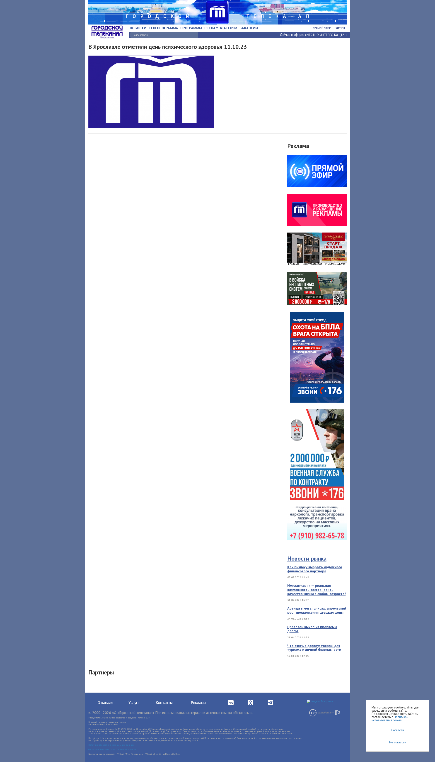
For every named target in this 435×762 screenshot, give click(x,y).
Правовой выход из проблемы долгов (312, 629)
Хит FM (340, 28)
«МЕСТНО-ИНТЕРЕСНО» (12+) (326, 35)
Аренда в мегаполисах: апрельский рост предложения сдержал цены (316, 610)
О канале (105, 702)
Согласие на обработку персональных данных (112, 749)
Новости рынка (306, 558)
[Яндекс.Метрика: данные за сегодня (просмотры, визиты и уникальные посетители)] (320, 701)
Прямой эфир (322, 28)
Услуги (134, 702)
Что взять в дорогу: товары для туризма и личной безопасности (314, 647)
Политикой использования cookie (390, 718)
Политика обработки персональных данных (111, 744)
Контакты (164, 702)
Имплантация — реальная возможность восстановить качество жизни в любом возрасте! (316, 589)
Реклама (198, 702)
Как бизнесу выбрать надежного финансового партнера (314, 569)
